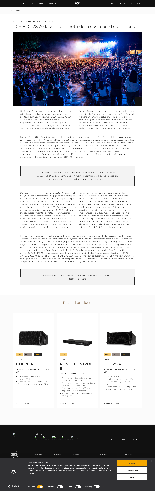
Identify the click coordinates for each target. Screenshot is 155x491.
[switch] (60, 486)
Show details (108, 487)
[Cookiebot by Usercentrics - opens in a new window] (13, 486)
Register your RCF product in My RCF (123, 439)
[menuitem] (37, 4)
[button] (64, 108)
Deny (132, 477)
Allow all (132, 463)
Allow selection (132, 470)
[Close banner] (151, 461)
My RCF (122, 3)
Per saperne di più (24, 404)
